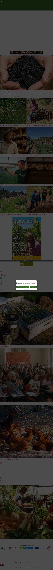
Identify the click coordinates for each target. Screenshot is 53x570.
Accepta (19, 287)
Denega (26, 287)
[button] (36, 280)
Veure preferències (33, 287)
